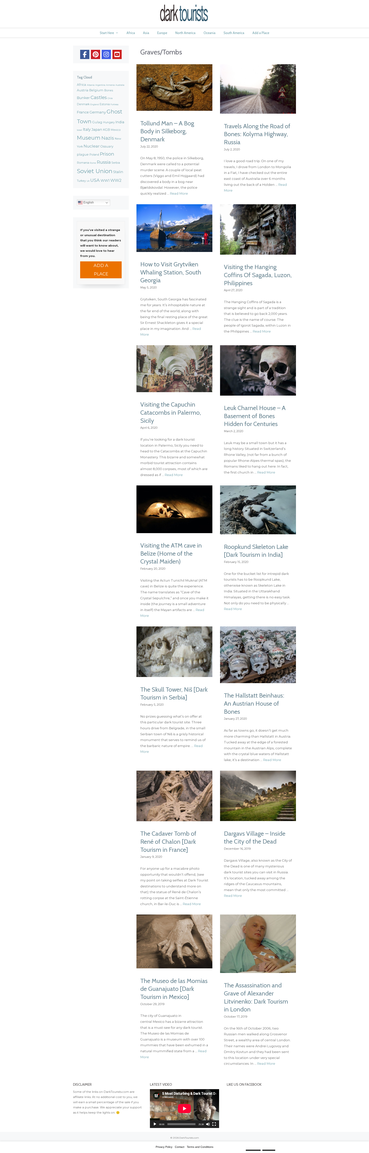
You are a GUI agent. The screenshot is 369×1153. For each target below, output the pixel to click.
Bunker (83, 98)
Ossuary (106, 146)
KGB (106, 130)
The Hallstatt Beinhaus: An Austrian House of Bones (254, 703)
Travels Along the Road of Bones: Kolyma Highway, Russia (257, 134)
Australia (120, 85)
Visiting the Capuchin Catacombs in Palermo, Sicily (170, 412)
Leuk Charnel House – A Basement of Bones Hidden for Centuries (255, 416)
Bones (108, 90)
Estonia (105, 104)
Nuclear (92, 146)
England (94, 104)
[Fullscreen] (214, 1124)
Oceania (209, 33)
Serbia (115, 162)
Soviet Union (94, 171)
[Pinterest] (95, 54)
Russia (104, 162)
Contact (179, 1146)
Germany (98, 112)
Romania (83, 162)
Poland (94, 154)
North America (185, 33)
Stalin (118, 172)
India (120, 122)
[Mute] (208, 1124)
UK (88, 181)
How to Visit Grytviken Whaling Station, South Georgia (170, 272)
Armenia (110, 85)
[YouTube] (117, 54)
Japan (96, 129)
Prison (107, 154)
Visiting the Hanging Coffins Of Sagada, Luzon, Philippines (258, 275)
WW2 (115, 180)
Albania (91, 85)
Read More (179, 193)
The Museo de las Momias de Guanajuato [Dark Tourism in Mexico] (174, 988)
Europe (162, 33)
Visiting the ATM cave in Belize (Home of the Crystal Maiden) (171, 553)
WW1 (105, 180)
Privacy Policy (164, 1146)
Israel (79, 130)
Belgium (96, 90)
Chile (110, 98)
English (88, 202)
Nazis (107, 138)
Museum (89, 137)
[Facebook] (84, 54)
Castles (99, 97)
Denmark (83, 104)
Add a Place (260, 33)
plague (83, 154)
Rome (93, 163)
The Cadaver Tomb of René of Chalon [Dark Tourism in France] (168, 841)
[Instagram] (106, 54)
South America (234, 33)
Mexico (116, 130)
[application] (184, 1108)
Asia (146, 33)
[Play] (155, 1124)
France (83, 112)
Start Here (107, 33)
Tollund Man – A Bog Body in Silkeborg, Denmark (167, 131)
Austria (82, 90)
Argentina (100, 85)
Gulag (97, 122)
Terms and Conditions (200, 1146)
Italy (87, 129)
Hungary (109, 122)
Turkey (81, 181)
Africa (130, 33)
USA (95, 180)
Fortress (114, 104)
